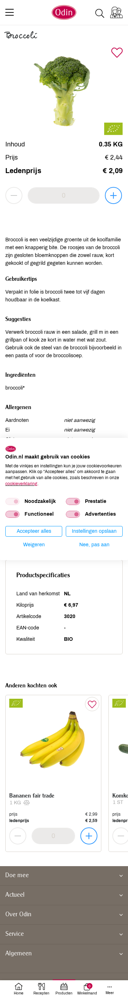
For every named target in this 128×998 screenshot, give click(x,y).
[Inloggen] (116, 12)
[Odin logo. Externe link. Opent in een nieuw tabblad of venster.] (10, 449)
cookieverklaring (21, 483)
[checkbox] (12, 501)
